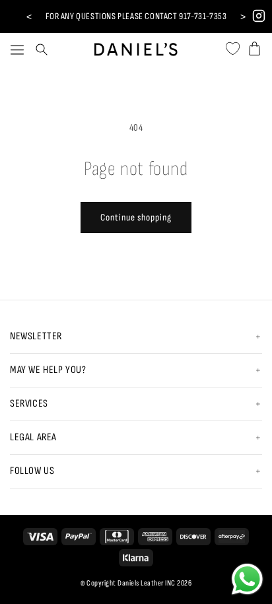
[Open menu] (17, 49)
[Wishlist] (233, 46)
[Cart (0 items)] (254, 46)
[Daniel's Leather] (136, 45)
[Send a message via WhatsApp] (247, 579)
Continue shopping (136, 217)
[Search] (42, 49)
